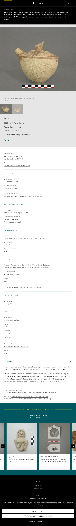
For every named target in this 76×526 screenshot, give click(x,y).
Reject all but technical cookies (38, 516)
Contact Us (38, 485)
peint (5, 340)
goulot (16, 347)
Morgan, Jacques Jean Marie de (15, 268)
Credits (38, 495)
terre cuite (7, 333)
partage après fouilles (11, 320)
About (38, 482)
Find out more (38, 505)
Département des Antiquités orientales (17, 166)
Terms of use (38, 488)
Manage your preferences (38, 521)
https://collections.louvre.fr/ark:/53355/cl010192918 (29, 396)
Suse (5, 353)
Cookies (38, 492)
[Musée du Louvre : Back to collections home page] (38, 3)
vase (5, 327)
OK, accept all (38, 511)
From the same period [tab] (38, 416)
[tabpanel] (38, 446)
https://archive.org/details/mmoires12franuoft (20, 382)
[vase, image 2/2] (17, 109)
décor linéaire (8, 347)
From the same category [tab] (38, 417)
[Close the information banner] (71, 14)
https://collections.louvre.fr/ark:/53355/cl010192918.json (33, 399)
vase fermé (24, 347)
